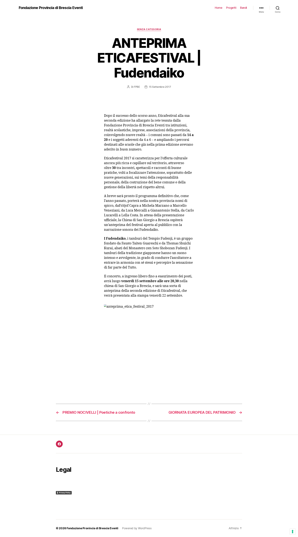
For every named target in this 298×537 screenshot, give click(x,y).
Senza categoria (149, 29)
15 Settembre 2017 (160, 86)
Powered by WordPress (137, 528)
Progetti (231, 7)
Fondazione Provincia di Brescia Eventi (51, 8)
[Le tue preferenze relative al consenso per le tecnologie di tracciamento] (293, 532)
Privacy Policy (64, 492)
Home (218, 7)
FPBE (137, 86)
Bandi (243, 7)
